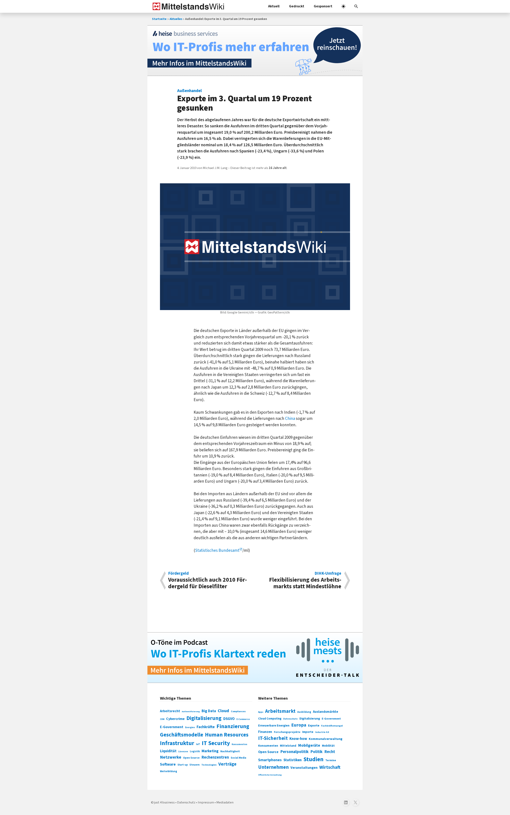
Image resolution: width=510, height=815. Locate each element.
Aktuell (274, 6)
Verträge (227, 764)
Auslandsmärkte (325, 711)
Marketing (210, 751)
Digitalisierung (204, 718)
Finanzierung (233, 726)
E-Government (171, 727)
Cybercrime (175, 718)
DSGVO (229, 719)
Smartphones (270, 760)
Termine (330, 760)
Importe (307, 732)
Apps (260, 712)
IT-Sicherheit (273, 738)
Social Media (238, 758)
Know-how (298, 738)
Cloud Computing (269, 719)
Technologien (209, 765)
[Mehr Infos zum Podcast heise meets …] (255, 657)
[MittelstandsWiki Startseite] (187, 6)
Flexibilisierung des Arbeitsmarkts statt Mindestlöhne (305, 580)
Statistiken (292, 760)
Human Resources (226, 735)
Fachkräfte (206, 727)
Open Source (191, 758)
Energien (190, 727)
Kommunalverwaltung (325, 738)
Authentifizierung (191, 711)
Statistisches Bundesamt (217, 550)
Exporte (313, 725)
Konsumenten (239, 744)
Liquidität (168, 751)
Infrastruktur (177, 743)
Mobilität (328, 745)
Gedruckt (296, 6)
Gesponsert (323, 6)
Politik (316, 752)
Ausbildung (304, 712)
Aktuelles (176, 19)
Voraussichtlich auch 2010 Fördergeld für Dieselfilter (207, 580)
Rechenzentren (215, 757)
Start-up (183, 765)
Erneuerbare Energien (273, 725)
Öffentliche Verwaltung (270, 774)
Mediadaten (224, 802)
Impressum (206, 802)
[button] (356, 6)
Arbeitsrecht (170, 711)
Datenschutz (290, 719)
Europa (298, 725)
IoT (198, 744)
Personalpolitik (294, 752)
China (290, 418)
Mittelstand (288, 746)
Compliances (238, 711)
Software (168, 764)
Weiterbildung (168, 771)
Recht (329, 752)
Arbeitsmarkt (280, 711)
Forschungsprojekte (287, 732)
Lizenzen (183, 751)
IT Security (216, 743)
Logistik (195, 751)
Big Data (209, 711)
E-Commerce (243, 719)
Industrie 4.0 (322, 732)
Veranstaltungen (304, 767)
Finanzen (265, 732)
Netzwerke (170, 757)
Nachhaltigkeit (230, 751)
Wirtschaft (329, 767)
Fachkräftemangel (332, 726)
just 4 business (164, 802)
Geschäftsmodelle (181, 735)
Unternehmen (273, 767)
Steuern (194, 765)
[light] (343, 6)
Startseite (159, 19)
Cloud (223, 711)
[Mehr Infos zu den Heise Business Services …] (255, 51)
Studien (313, 759)
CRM (162, 719)
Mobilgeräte (309, 745)
